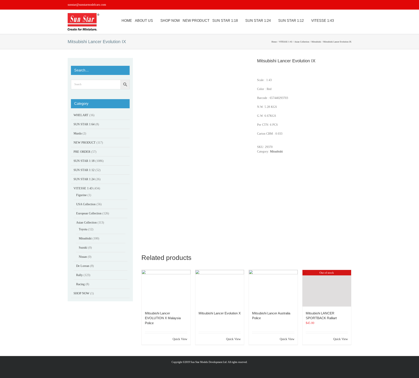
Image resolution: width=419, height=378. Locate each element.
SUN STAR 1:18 (84, 161)
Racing (80, 284)
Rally (79, 275)
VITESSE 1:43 (83, 188)
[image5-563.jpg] (196, 149)
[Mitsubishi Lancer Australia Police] (273, 288)
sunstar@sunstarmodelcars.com (87, 4)
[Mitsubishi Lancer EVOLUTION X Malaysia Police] (166, 288)
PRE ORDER (82, 151)
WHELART (81, 115)
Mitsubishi (276, 151)
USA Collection (86, 204)
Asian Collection (86, 222)
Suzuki (83, 247)
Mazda (78, 133)
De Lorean (82, 266)
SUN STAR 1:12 (84, 170)
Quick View (180, 339)
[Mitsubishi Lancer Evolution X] (219, 288)
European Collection (88, 213)
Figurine (81, 195)
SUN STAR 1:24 (84, 179)
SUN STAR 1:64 (84, 124)
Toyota (83, 229)
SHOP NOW (81, 293)
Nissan (83, 256)
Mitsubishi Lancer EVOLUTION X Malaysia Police (163, 318)
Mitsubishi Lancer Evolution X (220, 313)
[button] (350, 21)
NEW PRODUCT (85, 142)
